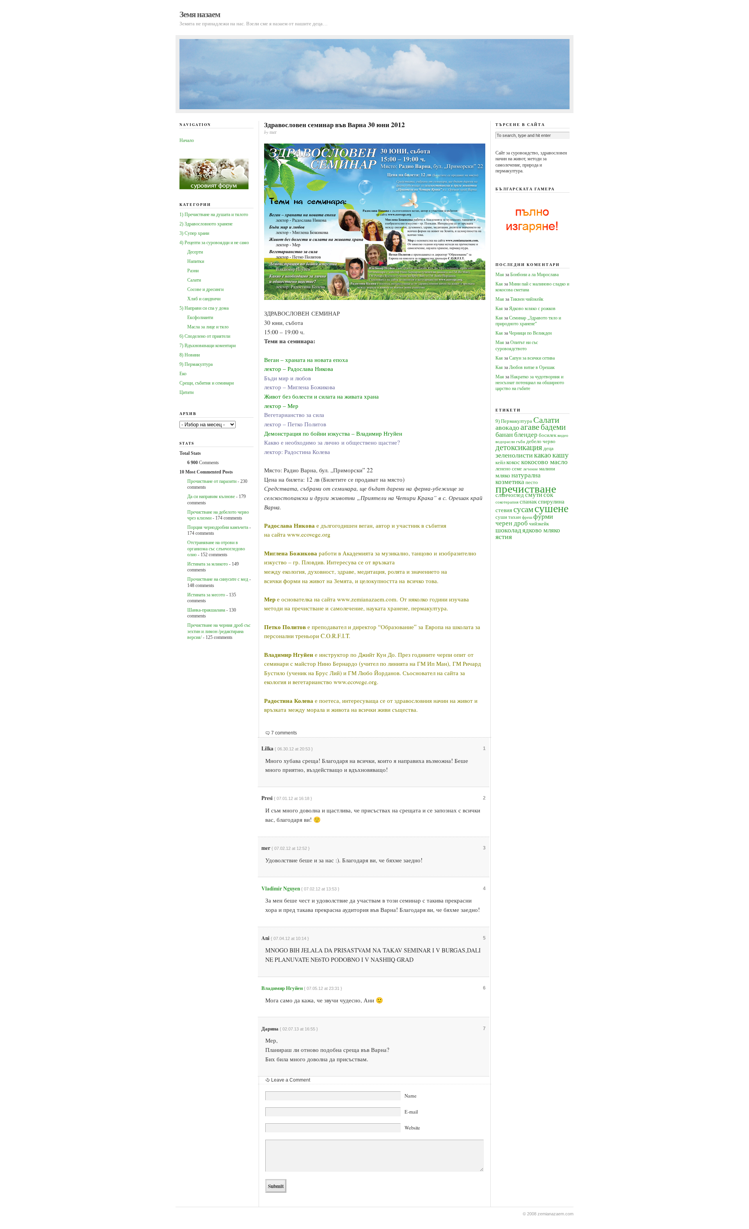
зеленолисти (514, 455)
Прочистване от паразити (211, 481)
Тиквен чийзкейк (526, 299)
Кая (499, 284)
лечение (530, 469)
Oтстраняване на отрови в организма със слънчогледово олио (216, 548)
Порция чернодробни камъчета (217, 527)
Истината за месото (206, 594)
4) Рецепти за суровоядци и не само (214, 242)
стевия (503, 510)
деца (548, 448)
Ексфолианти (200, 317)
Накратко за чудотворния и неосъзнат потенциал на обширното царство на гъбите (529, 382)
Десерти (195, 252)
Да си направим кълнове (211, 496)
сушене (551, 508)
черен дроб (511, 523)
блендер (526, 434)
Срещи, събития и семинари (206, 383)
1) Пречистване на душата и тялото (213, 214)
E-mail (411, 1111)
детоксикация (518, 447)
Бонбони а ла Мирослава (534, 274)
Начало (186, 140)
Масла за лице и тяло (208, 327)
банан (504, 434)
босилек (547, 435)
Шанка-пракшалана (206, 610)
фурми (543, 516)
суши (501, 517)
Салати (194, 280)
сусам (523, 509)
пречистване (525, 488)
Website (412, 1127)
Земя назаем (199, 14)
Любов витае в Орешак (532, 367)
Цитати (186, 392)
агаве (530, 427)
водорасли (505, 442)
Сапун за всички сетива (532, 358)
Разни (193, 270)
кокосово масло (544, 462)
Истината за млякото (207, 564)
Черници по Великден (530, 333)
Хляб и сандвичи (203, 298)
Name (411, 1095)
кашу (560, 455)
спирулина (551, 501)
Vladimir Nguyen (280, 888)
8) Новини (189, 355)
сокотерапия (506, 502)
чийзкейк (539, 524)
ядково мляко (541, 530)
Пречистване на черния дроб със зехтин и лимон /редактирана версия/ (218, 631)
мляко (502, 475)
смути (533, 494)
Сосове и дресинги (205, 289)
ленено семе (508, 469)
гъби (520, 442)
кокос (513, 462)
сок (548, 494)
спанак (528, 501)
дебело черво (541, 441)
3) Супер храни (194, 233)
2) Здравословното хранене (206, 224)
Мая (499, 274)
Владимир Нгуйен (282, 988)
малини (547, 469)
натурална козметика (518, 479)
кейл (500, 462)
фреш (527, 517)
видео (562, 435)
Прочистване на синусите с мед (217, 579)
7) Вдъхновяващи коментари (207, 345)
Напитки (195, 261)
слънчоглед (509, 494)
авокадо (507, 427)
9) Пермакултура (196, 364)
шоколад (508, 530)
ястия (503, 537)
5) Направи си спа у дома (204, 308)
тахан (514, 517)
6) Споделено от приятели (204, 336)
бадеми (553, 427)
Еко (182, 373)
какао (542, 455)
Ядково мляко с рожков (532, 308)
